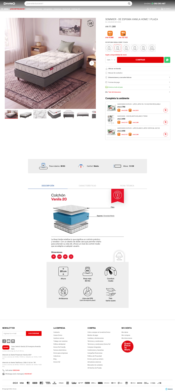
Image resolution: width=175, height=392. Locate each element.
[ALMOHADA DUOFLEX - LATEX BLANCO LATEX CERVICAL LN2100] (111, 131)
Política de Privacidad (95, 356)
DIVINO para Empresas (34, 9)
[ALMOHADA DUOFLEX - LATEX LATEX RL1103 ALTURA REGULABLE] (111, 107)
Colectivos (57, 9)
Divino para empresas (60, 353)
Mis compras (126, 335)
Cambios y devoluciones (96, 338)
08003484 (16, 370)
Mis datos (125, 332)
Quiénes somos (58, 338)
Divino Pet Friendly (59, 347)
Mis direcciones (127, 338)
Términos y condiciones (95, 341)
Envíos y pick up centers (95, 359)
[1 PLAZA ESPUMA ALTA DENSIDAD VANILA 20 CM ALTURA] (134, 48)
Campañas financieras (95, 353)
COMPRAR (140, 60)
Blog (54, 359)
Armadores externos (94, 362)
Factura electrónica (59, 350)
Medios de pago (93, 335)
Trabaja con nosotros (60, 341)
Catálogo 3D (75, 9)
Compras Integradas (94, 347)
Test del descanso (114, 92)
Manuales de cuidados (95, 365)
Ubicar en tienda (114, 68)
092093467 (28, 374)
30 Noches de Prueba (95, 368)
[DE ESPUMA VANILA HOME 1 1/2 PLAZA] (151, 48)
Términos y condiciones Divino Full (99, 344)
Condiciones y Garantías (96, 350)
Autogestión (48, 9)
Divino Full (66, 9)
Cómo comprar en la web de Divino (99, 332)
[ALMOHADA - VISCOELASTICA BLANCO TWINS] (111, 119)
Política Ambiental (59, 344)
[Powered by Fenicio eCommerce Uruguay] (169, 389)
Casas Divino (57, 335)
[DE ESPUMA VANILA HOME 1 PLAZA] (109, 48)
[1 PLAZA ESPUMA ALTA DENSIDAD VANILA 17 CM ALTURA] (126, 48)
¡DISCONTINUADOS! (17, 9)
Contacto (56, 332)
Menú (6, 9)
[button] (129, 3)
